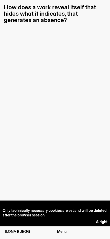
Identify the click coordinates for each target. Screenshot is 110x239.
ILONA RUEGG (17, 231)
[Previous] (27, 122)
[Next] (82, 122)
